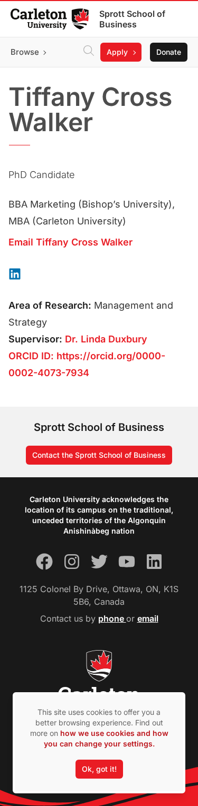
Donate (168, 51)
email (147, 618)
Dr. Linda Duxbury (106, 339)
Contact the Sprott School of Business (99, 454)
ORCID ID (29, 355)
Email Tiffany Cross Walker (70, 242)
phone (112, 618)
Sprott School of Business (132, 19)
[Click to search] (88, 52)
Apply (117, 51)
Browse (25, 52)
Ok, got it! (99, 768)
